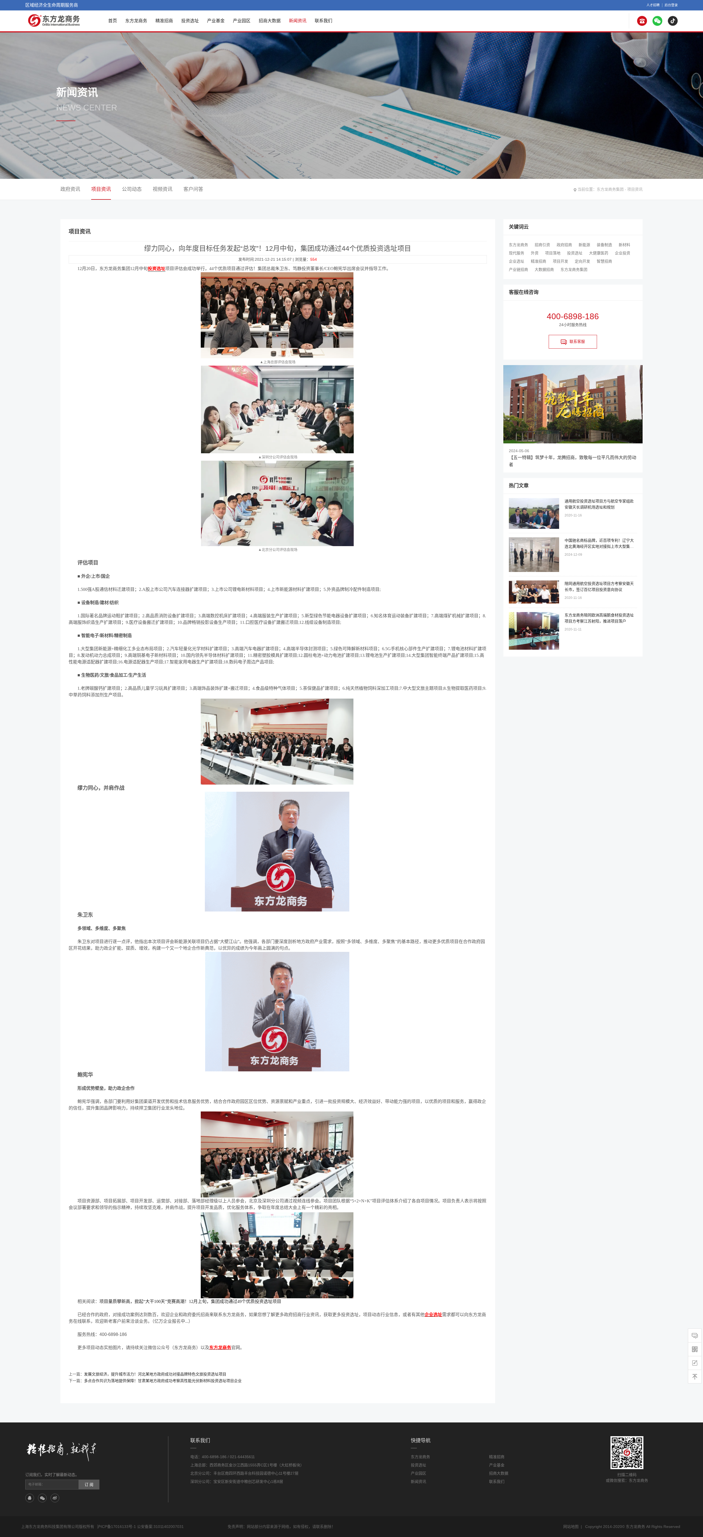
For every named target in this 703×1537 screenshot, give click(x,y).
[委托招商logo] (54, 20)
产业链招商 (518, 269)
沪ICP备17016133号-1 (116, 1526)
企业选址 (516, 261)
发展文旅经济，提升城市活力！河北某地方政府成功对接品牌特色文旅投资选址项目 (155, 1374)
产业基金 (216, 20)
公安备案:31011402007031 (160, 1526)
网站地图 (571, 1526)
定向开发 (582, 261)
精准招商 (164, 20)
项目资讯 (635, 189)
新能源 (584, 245)
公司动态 (132, 189)
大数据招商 (544, 269)
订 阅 (89, 1484)
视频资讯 (162, 189)
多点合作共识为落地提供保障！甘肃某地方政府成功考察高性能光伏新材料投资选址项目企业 (163, 1380)
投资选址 (190, 20)
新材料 (624, 245)
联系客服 (577, 341)
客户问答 (193, 189)
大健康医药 (598, 253)
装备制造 (604, 245)
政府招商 (564, 245)
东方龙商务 (136, 20)
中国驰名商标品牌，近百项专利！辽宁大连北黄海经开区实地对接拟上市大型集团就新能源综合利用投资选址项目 (599, 546)
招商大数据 (270, 20)
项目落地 (552, 253)
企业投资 (622, 253)
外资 (535, 253)
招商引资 (542, 245)
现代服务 (516, 253)
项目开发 (560, 261)
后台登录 (671, 5)
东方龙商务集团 (610, 189)
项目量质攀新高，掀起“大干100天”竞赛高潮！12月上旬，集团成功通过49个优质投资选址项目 (190, 1301)
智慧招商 (604, 261)
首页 (112, 20)
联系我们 (323, 20)
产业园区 (241, 20)
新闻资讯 (297, 20)
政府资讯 (70, 189)
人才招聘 (653, 5)
